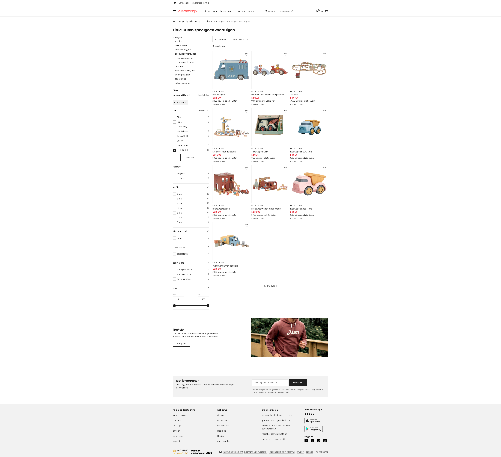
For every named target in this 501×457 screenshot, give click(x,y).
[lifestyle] (289, 337)
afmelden (269, 392)
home (210, 21)
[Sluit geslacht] (207, 166)
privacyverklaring (307, 390)
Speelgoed (178, 37)
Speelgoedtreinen (185, 62)
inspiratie (221, 430)
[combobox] (288, 11)
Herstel (201, 110)
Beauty (250, 11)
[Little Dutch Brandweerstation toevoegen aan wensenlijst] (246, 168)
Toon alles (189, 157)
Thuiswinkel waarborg (233, 451)
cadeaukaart (223, 425)
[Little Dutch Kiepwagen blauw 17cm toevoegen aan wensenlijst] (324, 111)
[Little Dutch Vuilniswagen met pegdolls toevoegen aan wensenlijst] (246, 225)
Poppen (179, 66)
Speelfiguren (180, 79)
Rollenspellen (181, 45)
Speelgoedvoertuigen (185, 53)
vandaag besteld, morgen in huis (277, 415)
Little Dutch (179, 102)
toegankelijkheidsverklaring (281, 451)
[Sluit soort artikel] (207, 262)
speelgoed (221, 21)
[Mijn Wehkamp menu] (317, 11)
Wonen (241, 11)
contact (177, 420)
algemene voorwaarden (255, 451)
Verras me (298, 382)
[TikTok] (318, 440)
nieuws (220, 415)
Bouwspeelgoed (183, 74)
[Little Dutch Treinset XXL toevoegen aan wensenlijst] (324, 54)
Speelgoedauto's (185, 58)
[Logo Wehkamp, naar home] (186, 11)
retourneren (178, 436)
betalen (176, 430)
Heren (223, 11)
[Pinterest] (325, 440)
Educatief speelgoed (185, 70)
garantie (177, 441)
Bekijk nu (181, 343)
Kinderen (232, 11)
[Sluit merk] (207, 110)
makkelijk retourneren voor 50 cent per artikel (276, 427)
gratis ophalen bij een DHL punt (276, 420)
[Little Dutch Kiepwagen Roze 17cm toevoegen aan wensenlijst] (324, 168)
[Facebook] (312, 440)
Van (174, 294)
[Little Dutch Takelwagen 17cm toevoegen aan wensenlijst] (285, 111)
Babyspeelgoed (182, 83)
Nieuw (207, 11)
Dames (215, 11)
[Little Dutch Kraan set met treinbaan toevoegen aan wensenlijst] (246, 111)
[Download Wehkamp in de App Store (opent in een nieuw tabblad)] (314, 423)
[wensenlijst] (322, 11)
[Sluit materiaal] (207, 231)
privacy (300, 451)
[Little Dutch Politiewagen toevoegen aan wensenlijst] (246, 54)
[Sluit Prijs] (207, 288)
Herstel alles (203, 95)
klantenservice (180, 415)
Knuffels (178, 41)
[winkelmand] (326, 11)
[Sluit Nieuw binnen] (207, 247)
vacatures (222, 420)
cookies (309, 451)
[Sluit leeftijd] (207, 187)
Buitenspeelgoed (183, 49)
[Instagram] (306, 440)
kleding (220, 436)
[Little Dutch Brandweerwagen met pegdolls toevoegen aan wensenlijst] (285, 168)
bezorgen (177, 425)
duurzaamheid (224, 441)
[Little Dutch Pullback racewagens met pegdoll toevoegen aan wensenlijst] (285, 54)
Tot (199, 294)
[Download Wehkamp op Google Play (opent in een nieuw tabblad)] (314, 431)
